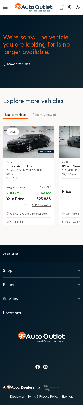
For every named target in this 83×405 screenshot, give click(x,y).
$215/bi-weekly (41, 205)
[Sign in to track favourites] (48, 130)
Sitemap (67, 396)
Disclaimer (17, 396)
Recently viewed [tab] (44, 115)
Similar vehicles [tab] (15, 115)
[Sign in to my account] (77, 7)
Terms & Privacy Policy (42, 396)
